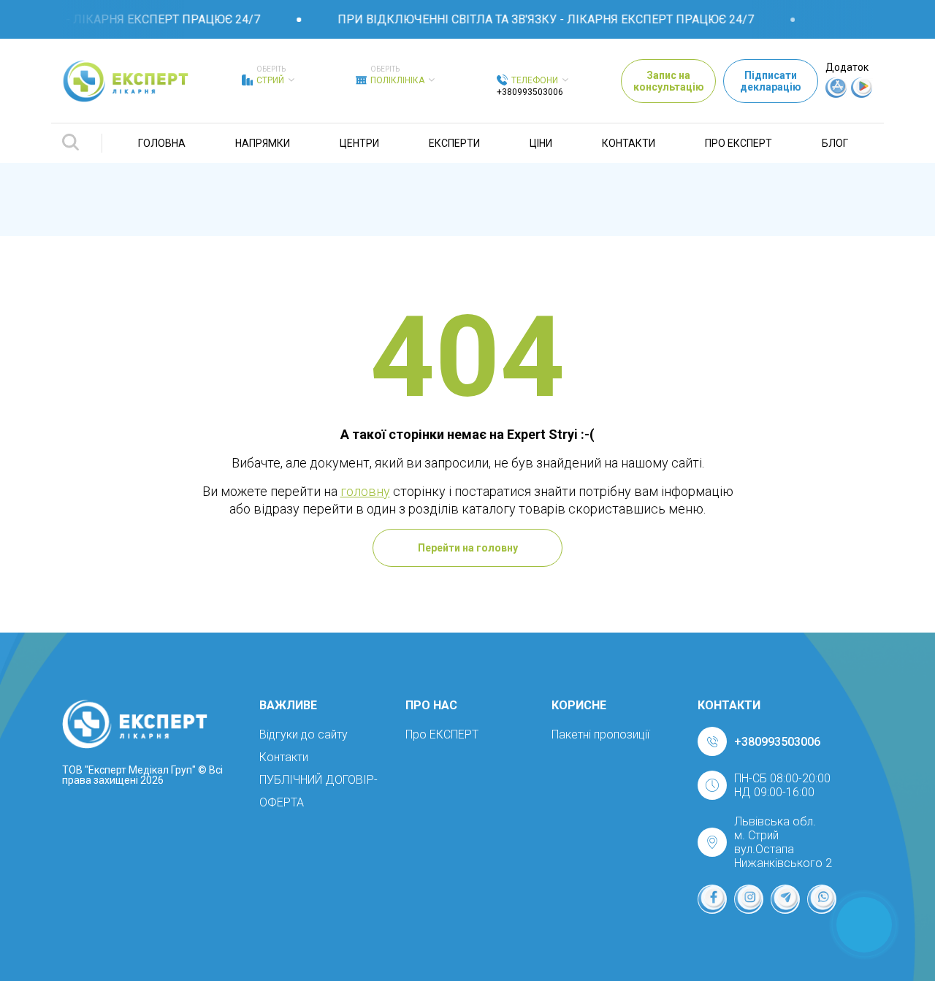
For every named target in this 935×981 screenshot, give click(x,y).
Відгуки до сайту (303, 734)
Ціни (541, 143)
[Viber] (821, 899)
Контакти (628, 143)
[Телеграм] (785, 899)
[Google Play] (862, 94)
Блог (835, 143)
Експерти (454, 143)
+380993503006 (530, 92)
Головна (162, 143)
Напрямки (262, 143)
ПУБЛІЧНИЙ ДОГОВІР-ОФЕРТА (318, 791)
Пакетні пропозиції (600, 734)
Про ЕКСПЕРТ (738, 143)
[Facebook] (712, 899)
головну (365, 491)
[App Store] (836, 94)
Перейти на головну (468, 548)
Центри (359, 143)
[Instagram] (748, 899)
